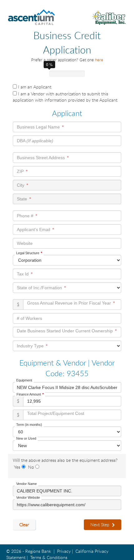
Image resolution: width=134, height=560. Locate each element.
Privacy (64, 551)
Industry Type (30, 345)
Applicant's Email (33, 229)
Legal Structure (27, 253)
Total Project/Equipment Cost (55, 413)
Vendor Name (26, 484)
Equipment (24, 380)
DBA (35, 140)
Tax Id (23, 273)
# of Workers (29, 318)
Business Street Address (41, 157)
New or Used (26, 438)
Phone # (25, 215)
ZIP (20, 171)
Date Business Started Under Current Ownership (65, 330)
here (99, 60)
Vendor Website (28, 497)
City (20, 185)
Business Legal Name (38, 126)
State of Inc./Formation (39, 287)
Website (25, 243)
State (22, 198)
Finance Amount (29, 394)
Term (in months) (29, 424)
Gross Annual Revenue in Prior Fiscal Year (69, 303)
